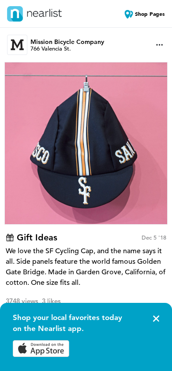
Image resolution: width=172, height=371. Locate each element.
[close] (155, 318)
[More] (159, 45)
